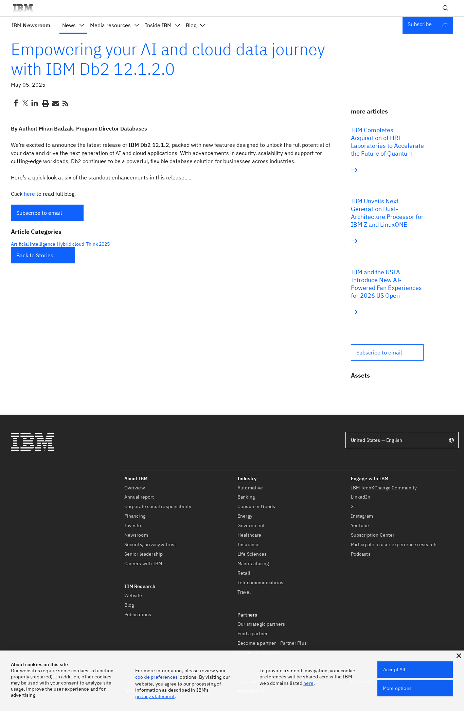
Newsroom (31, 25)
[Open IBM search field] (446, 8)
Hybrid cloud (70, 244)
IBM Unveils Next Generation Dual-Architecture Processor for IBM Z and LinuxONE (387, 212)
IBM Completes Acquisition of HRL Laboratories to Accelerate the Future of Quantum (387, 141)
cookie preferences (156, 677)
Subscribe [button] (420, 24)
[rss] (65, 103)
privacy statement (155, 696)
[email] (55, 103)
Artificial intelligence (33, 244)
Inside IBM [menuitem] (158, 25)
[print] (45, 103)
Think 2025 (98, 244)
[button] (47, 213)
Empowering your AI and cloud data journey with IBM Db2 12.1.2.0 (168, 58)
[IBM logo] (25, 8)
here (29, 193)
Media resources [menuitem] (110, 25)
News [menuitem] (69, 25)
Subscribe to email (39, 212)
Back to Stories (34, 255)
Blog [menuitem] (191, 25)
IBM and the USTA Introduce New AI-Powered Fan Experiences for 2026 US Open (386, 283)
